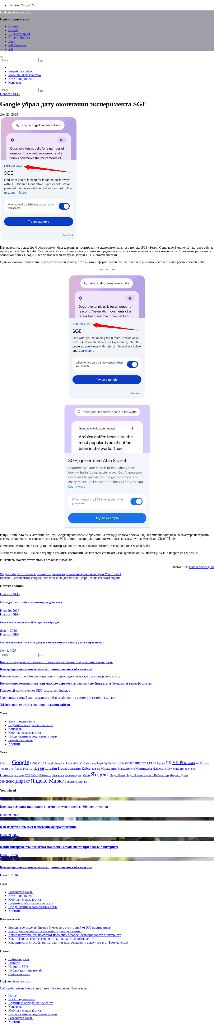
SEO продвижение (21, 79)
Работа (34, 775)
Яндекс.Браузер (134, 775)
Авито (18, 768)
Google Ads (38, 763)
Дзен (11, 41)
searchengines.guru (201, 567)
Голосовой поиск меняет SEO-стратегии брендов (30, 622)
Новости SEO (10, 94)
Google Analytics (55, 763)
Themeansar (79, 988)
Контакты (15, 82)
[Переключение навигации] (1, 57)
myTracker (110, 763)
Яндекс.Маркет (19, 34)
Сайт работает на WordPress (20, 988)
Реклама (58, 775)
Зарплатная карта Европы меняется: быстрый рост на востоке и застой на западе (57, 697)
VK (10, 49)
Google (13, 30)
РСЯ (28, 775)
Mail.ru (89, 763)
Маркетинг (109, 768)
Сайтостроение (19, 974)
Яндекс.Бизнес (117, 775)
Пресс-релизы (188, 768)
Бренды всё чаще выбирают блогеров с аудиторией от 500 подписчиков (54, 806)
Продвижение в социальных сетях (32, 736)
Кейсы (86, 768)
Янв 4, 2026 (8, 630)
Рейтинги (45, 775)
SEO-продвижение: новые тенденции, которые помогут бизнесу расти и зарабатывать (52, 642)
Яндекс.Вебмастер (156, 775)
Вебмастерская (10, 798)
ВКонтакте (28, 769)
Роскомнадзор (73, 775)
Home (12, 995)
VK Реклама (17, 45)
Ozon (120, 763)
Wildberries (202, 763)
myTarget (98, 763)
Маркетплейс (126, 768)
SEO (150, 763)
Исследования (69, 768)
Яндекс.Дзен (179, 775)
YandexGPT (7, 768)
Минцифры (143, 768)
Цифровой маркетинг (15, 12)
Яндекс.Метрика (77, 781)
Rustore (140, 763)
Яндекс (13, 26)
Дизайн (51, 768)
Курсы (96, 768)
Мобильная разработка (24, 75)
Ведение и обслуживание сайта (30, 725)
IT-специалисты (75, 763)
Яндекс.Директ (19, 37)
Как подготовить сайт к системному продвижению (31, 602)
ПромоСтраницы (12, 775)
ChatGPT (5, 763)
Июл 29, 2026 (9, 610)
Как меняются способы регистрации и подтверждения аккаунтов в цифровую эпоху (60, 676)
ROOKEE (129, 763)
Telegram (159, 763)
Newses (55, 988)
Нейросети (159, 768)
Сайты (86, 775)
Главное (5, 839)
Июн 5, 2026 (9, 855)
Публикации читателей (25, 970)
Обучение (173, 768)
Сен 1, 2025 (8, 650)
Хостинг (14, 744)
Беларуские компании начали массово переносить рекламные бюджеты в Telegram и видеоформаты (76, 683)
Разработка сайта (20, 71)
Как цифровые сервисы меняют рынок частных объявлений (46, 669)
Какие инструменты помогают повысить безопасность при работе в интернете (56, 662)
